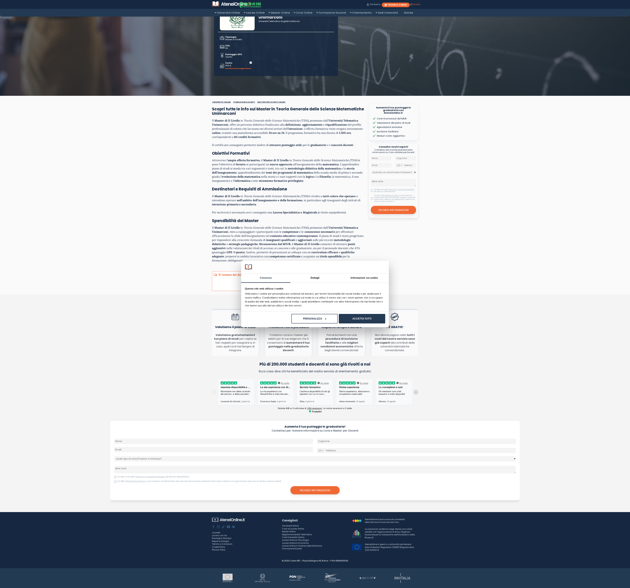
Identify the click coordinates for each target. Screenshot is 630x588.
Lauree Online (255, 13)
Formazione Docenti (332, 13)
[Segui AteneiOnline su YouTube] (228, 527)
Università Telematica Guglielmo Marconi (279, 21)
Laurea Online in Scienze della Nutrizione (302, 545)
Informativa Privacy (390, 195)
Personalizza (312, 318)
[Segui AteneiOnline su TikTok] (223, 527)
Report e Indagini (220, 541)
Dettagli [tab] (315, 277)
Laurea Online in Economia (295, 543)
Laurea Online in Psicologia (295, 540)
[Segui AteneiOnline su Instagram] (218, 527)
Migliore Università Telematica (297, 534)
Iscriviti (416, 4)
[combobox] (399, 165)
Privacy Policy (218, 549)
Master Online (280, 13)
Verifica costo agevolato (238, 68)
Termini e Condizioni (222, 544)
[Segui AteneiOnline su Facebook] (213, 527)
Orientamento (362, 13)
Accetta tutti (361, 318)
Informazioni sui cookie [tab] (364, 277)
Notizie (408, 13)
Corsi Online (304, 13)
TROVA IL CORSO (397, 4)
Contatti (216, 532)
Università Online (228, 13)
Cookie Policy (218, 547)
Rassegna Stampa (221, 538)
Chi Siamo (375, 4)
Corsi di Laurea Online (293, 528)
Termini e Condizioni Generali (401, 189)
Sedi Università (388, 13)
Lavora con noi (219, 535)
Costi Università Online (293, 537)
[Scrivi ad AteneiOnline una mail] (233, 527)
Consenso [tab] (266, 277)
